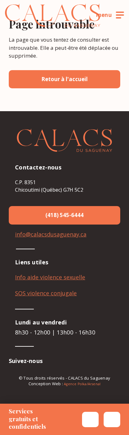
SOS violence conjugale (46, 293)
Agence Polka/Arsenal (82, 384)
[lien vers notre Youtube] (73, 360)
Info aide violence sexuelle (50, 277)
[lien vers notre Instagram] (63, 360)
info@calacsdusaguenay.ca (50, 234)
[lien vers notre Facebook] (53, 360)
